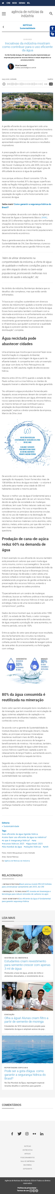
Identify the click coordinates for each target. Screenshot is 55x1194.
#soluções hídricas (32, 846)
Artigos (27, 1154)
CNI (8, 3)
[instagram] (27, 1134)
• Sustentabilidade (10, 826)
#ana (34, 840)
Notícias (27, 1146)
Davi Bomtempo (11, 899)
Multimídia (27, 1165)
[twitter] (19, 1134)
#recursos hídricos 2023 (13, 843)
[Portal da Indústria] (3, 3)
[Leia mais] (27, 939)
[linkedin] (42, 1134)
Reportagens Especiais (16, 1067)
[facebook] (12, 1134)
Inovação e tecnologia (14, 891)
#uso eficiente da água (12, 834)
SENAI (22, 3)
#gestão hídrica (31, 834)
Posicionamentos (27, 1157)
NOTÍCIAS (27, 25)
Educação (9, 1014)
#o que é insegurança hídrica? (16, 840)
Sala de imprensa (28, 1161)
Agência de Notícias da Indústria (17, 861)
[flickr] (34, 1134)
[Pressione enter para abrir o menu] (4, 14)
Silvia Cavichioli (21, 65)
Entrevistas (27, 1150)
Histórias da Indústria (16, 958)
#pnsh (45, 846)
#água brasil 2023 (34, 843)
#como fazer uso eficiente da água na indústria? (24, 837)
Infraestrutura (11, 884)
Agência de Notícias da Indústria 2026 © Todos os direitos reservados (27, 1181)
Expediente (27, 1169)
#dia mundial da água (12, 846)
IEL (28, 3)
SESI (14, 3)
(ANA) (44, 217)
